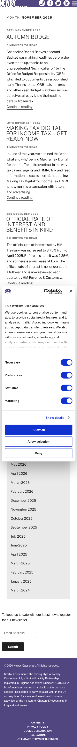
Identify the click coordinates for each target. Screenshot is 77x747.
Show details (55, 417)
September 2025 (24, 527)
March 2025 (20, 563)
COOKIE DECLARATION (38, 730)
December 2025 (23, 501)
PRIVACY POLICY (37, 726)
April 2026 (19, 474)
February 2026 (22, 491)
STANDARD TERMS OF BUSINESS (37, 739)
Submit (13, 646)
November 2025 (23, 509)
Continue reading (20, 106)
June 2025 (19, 545)
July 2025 (18, 536)
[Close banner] (70, 291)
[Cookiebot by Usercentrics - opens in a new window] (46, 291)
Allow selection (38, 441)
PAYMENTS (37, 722)
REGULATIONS (37, 734)
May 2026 (18, 464)
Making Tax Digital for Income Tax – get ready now (36, 133)
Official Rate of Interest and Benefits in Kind (29, 224)
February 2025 (22, 572)
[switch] (66, 375)
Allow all (38, 430)
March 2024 (20, 590)
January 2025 (21, 581)
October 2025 (21, 518)
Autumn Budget (29, 37)
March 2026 (20, 483)
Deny (38, 453)
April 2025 (19, 554)
